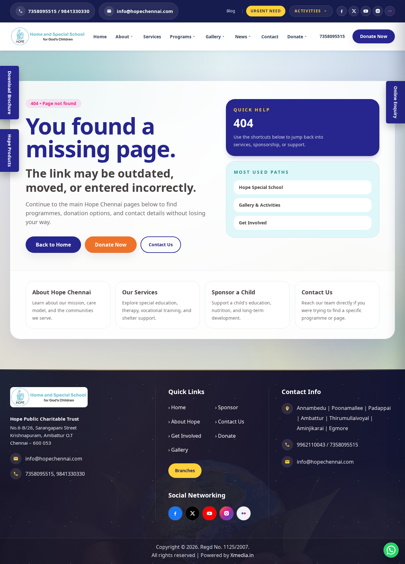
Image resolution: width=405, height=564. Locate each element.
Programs (180, 37)
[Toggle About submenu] (133, 36)
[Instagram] (378, 11)
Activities (308, 11)
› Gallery (178, 449)
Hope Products (10, 150)
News (241, 37)
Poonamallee (347, 407)
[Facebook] (342, 11)
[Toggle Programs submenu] (196, 36)
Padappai (379, 407)
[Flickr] (390, 11)
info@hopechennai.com (53, 458)
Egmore (338, 428)
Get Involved (253, 223)
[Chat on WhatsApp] (391, 550)
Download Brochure (10, 92)
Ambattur (312, 418)
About (122, 37)
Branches (185, 470)
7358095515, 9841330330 (55, 473)
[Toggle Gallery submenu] (225, 36)
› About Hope (184, 421)
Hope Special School (261, 187)
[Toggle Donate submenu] (307, 36)
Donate (295, 37)
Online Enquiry (396, 102)
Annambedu (311, 407)
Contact (269, 37)
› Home (177, 407)
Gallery (213, 37)
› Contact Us (229, 421)
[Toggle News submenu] (251, 36)
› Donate (225, 435)
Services (152, 37)
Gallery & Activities (259, 205)
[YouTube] (366, 11)
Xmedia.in (242, 555)
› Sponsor (226, 407)
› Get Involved (184, 435)
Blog (231, 11)
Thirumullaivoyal (349, 418)
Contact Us (161, 244)
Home (100, 37)
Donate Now (373, 36)
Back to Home (53, 244)
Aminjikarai (310, 428)
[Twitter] (354, 11)
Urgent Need (266, 11)
